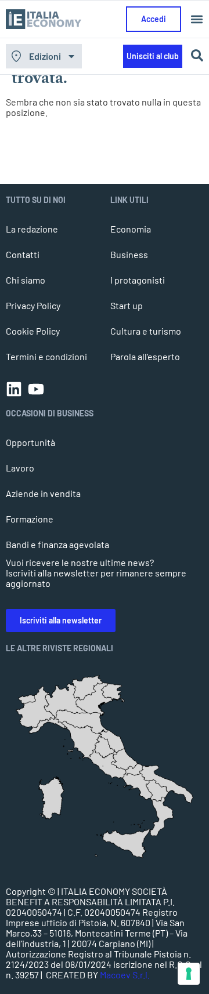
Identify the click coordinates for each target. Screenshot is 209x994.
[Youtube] (36, 389)
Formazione (29, 518)
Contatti (22, 254)
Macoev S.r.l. (125, 974)
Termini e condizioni (46, 356)
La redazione (32, 228)
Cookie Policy (33, 330)
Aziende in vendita (43, 493)
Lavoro (20, 467)
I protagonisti (137, 279)
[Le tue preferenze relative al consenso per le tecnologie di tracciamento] (189, 974)
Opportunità (30, 442)
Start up (126, 305)
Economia (130, 228)
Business (129, 254)
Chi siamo (25, 279)
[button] (196, 19)
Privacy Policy (33, 305)
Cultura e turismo (145, 330)
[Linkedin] (14, 389)
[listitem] (162, 816)
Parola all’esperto (145, 356)
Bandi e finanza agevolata (57, 544)
